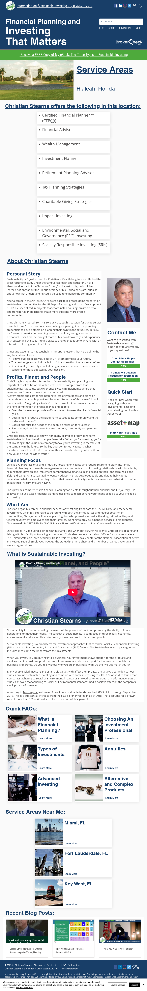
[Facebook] (116, 5)
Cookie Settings (118, 984)
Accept (134, 984)
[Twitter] (129, 5)
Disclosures (39, 965)
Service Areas (54, 965)
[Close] (143, 985)
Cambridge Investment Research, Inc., (111, 976)
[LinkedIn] (120, 5)
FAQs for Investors (71, 965)
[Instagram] (125, 5)
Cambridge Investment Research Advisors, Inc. (109, 974)
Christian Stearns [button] (23, 965)
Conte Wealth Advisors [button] (48, 968)
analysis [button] (108, 671)
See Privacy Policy (24, 987)
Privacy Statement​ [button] (69, 968)
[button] (129, 42)
